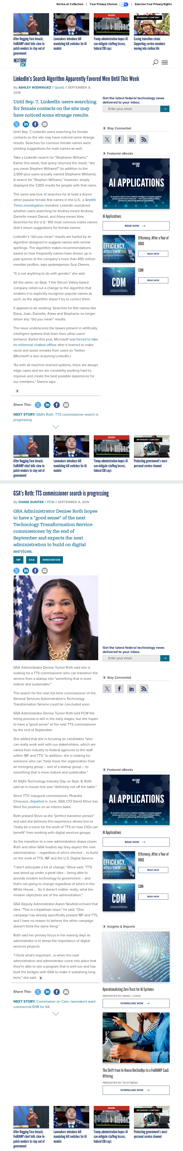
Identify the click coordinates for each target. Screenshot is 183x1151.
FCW (50, 502)
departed (37, 801)
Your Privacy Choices (104, 4)
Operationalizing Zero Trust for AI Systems (128, 989)
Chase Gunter (31, 502)
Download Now (132, 1003)
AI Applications (112, 216)
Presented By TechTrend (120, 1083)
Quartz (59, 87)
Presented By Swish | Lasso (122, 996)
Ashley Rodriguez (34, 87)
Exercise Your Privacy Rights (153, 4)
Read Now (132, 226)
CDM (140, 270)
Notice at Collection (69, 4)
